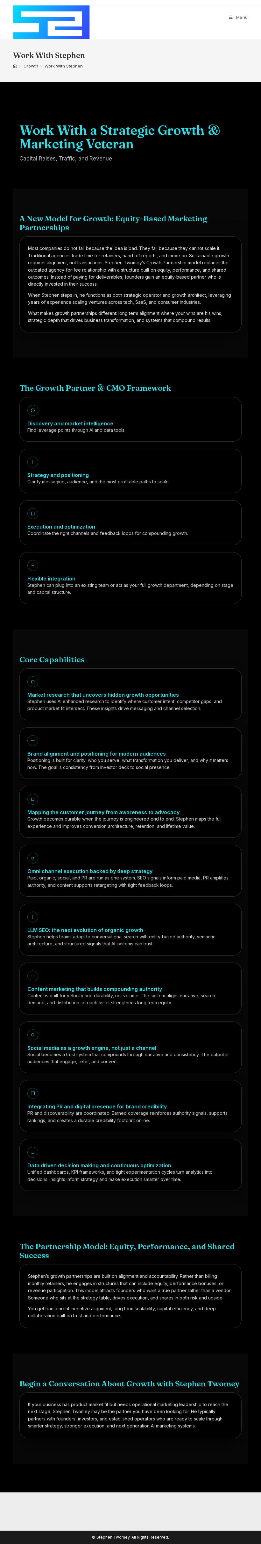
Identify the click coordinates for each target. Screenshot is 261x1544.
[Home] (15, 65)
